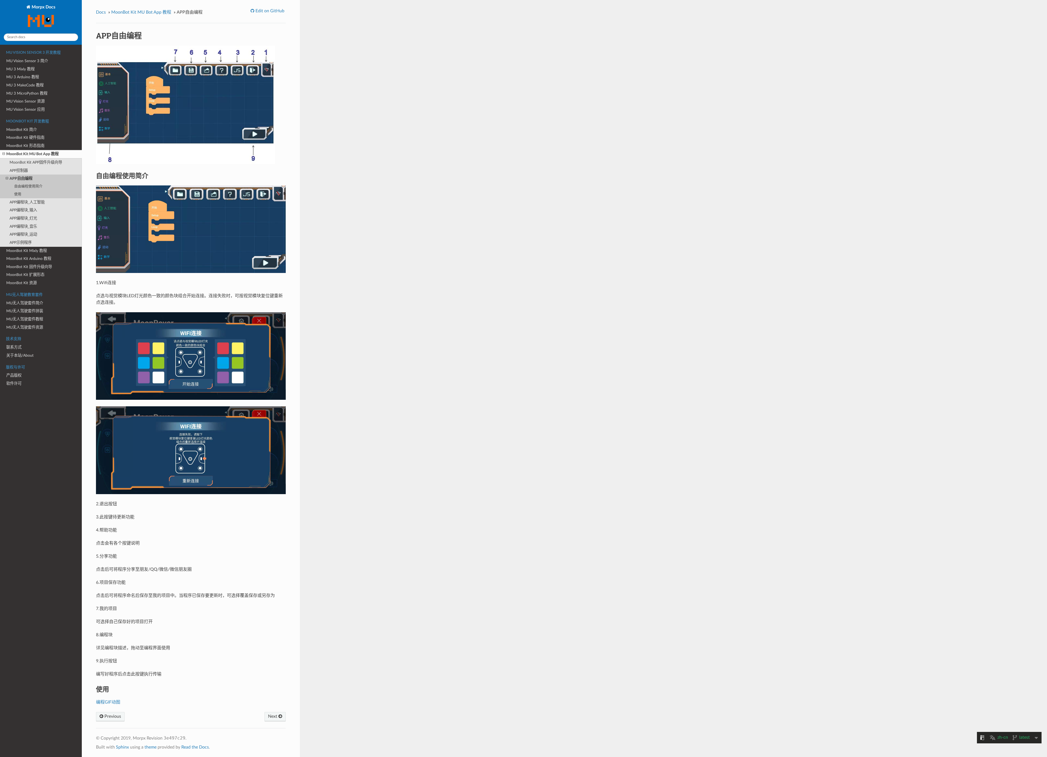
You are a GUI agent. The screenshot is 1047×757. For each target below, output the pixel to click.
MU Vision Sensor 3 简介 (27, 61)
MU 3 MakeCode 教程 (25, 85)
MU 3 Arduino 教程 (22, 77)
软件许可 (14, 383)
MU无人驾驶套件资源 (24, 327)
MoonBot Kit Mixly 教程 (26, 251)
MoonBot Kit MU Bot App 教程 (32, 154)
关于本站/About (20, 355)
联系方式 (14, 347)
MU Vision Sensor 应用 (25, 109)
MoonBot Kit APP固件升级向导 (36, 162)
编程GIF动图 (108, 702)
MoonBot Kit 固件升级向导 (29, 267)
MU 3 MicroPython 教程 (26, 93)
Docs (101, 12)
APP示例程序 (21, 243)
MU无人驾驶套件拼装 (24, 311)
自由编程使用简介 (28, 186)
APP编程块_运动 (23, 234)
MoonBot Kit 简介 (21, 130)
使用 (17, 194)
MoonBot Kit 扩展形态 (25, 275)
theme (151, 747)
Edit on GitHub (269, 11)
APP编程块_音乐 (23, 226)
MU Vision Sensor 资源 (25, 101)
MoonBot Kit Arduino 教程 (28, 259)
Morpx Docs (43, 7)
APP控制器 (19, 171)
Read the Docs (195, 747)
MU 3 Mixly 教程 (20, 69)
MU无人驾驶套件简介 (24, 303)
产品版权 (14, 375)
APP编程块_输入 (23, 210)
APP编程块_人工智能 (27, 202)
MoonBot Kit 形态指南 (25, 146)
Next (273, 716)
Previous (112, 716)
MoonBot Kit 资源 (21, 283)
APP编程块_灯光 (23, 218)
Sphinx (122, 747)
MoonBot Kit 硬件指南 (25, 138)
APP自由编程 (21, 178)
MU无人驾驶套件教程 (24, 319)
